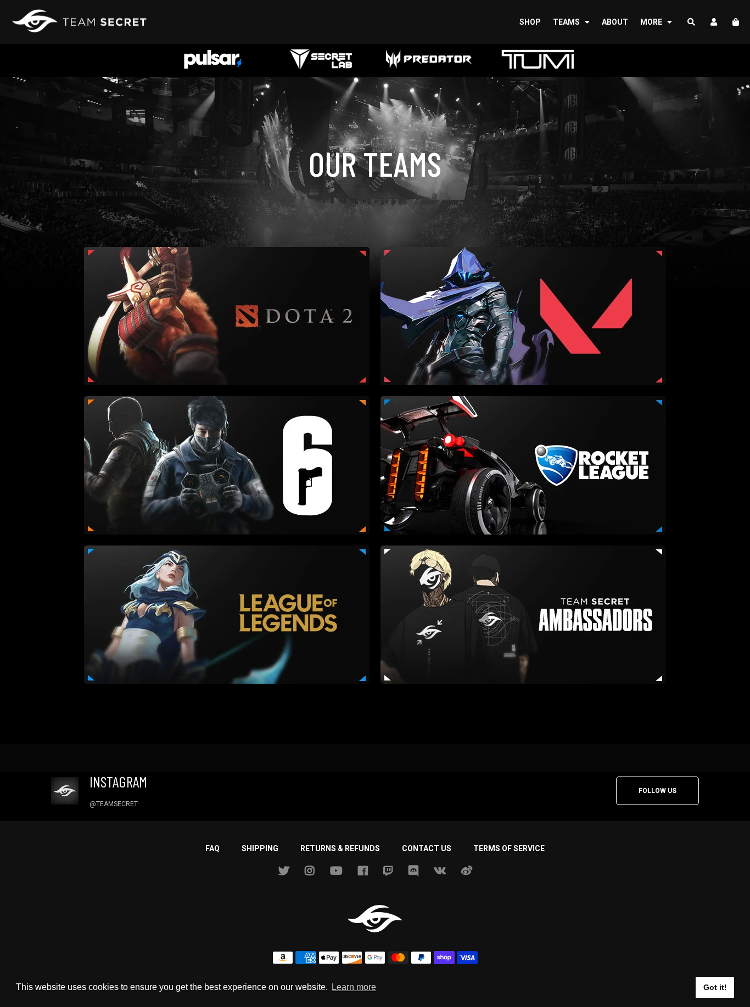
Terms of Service (509, 848)
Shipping (260, 848)
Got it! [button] (715, 987)
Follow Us (657, 791)
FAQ (212, 848)
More (652, 22)
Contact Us (426, 848)
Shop (530, 22)
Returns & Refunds (340, 848)
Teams (567, 22)
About (615, 22)
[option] (213, 60)
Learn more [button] (354, 987)
